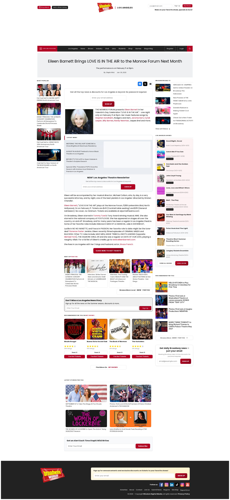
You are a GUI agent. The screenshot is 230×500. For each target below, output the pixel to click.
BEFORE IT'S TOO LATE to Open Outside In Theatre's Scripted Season (82, 160)
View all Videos (161, 129)
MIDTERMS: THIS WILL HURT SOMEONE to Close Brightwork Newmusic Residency (81, 145)
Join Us (147, 490)
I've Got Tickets (74, 356)
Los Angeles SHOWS (163, 135)
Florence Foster (76, 231)
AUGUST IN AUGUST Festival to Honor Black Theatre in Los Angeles (82, 152)
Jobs (114, 48)
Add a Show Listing (60, 7)
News (83, 48)
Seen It (74, 352)
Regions (167, 490)
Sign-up (177, 6)
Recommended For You (164, 276)
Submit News (157, 490)
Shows (90, 48)
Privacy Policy (184, 494)
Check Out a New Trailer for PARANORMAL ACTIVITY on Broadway (183, 120)
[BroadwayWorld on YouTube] (187, 485)
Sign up (185, 361)
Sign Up (108, 104)
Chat (107, 48)
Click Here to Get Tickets (108, 251)
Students (122, 48)
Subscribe (142, 446)
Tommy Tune (99, 215)
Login (182, 48)
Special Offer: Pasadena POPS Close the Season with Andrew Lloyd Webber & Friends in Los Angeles (82, 169)
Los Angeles (73, 48)
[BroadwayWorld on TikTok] (177, 485)
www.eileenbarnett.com (124, 239)
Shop (130, 48)
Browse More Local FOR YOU (135, 290)
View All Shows (166, 263)
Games (138, 48)
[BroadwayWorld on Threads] (182, 485)
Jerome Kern (137, 117)
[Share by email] (150, 84)
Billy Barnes (108, 120)
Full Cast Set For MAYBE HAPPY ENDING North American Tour (48, 93)
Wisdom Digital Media (152, 494)
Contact (139, 490)
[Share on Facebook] (140, 84)
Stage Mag (148, 48)
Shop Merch (45, 7)
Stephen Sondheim (104, 117)
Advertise (123, 490)
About (131, 490)
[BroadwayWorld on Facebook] (161, 485)
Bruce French (126, 244)
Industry (99, 48)
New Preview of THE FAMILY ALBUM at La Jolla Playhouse (182, 101)
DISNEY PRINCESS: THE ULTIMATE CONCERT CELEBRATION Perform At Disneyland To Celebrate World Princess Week (48, 115)
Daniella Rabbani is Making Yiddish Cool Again (181, 111)
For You (74, 257)
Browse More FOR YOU (172, 338)
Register (170, 48)
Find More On (107, 367)
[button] (190, 49)
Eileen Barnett (131, 109)
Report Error (185, 490)
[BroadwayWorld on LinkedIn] (172, 485)
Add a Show (181, 263)
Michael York (70, 236)
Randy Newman (121, 120)
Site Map (175, 490)
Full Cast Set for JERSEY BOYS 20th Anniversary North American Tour (48, 139)
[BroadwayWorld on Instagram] (166, 485)
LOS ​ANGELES (125, 7)
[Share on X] (145, 84)
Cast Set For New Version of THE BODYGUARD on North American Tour (47, 160)
